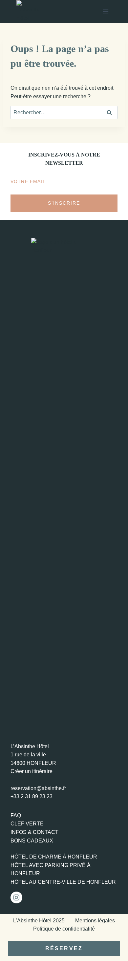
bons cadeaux (32, 840)
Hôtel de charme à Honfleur (54, 856)
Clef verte (27, 823)
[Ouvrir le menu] (105, 11)
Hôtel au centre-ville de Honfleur (63, 882)
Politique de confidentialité (64, 929)
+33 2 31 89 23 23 (32, 796)
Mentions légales (95, 920)
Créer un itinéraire (32, 771)
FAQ (16, 815)
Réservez (64, 948)
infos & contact (34, 832)
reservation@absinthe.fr (38, 788)
